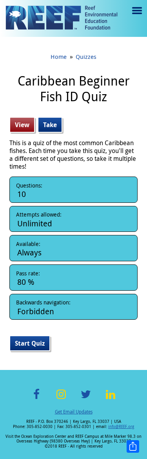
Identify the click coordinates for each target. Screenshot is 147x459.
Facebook (36, 399)
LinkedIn (111, 399)
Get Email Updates (74, 411)
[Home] (61, 18)
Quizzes (86, 56)
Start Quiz (30, 343)
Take (50, 124)
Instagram (61, 399)
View (25, 124)
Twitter (85, 399)
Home (59, 56)
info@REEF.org (121, 426)
